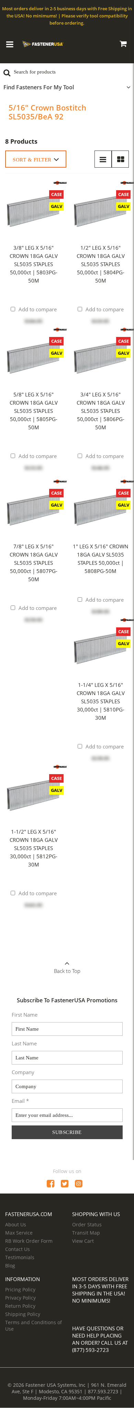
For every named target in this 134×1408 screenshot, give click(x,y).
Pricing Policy (20, 1289)
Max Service (19, 1232)
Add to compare (38, 309)
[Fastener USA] (43, 43)
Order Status (87, 1224)
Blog (10, 1265)
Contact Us (17, 1249)
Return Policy (20, 1306)
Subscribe (67, 1132)
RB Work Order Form (29, 1241)
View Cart (83, 1241)
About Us (15, 1224)
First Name (24, 1014)
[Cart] (123, 44)
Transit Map (86, 1232)
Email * (20, 1100)
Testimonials (19, 1257)
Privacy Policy (20, 1297)
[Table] (120, 159)
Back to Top (67, 970)
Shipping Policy (22, 1314)
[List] (103, 159)
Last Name (24, 1043)
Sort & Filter (32, 159)
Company (23, 1072)
